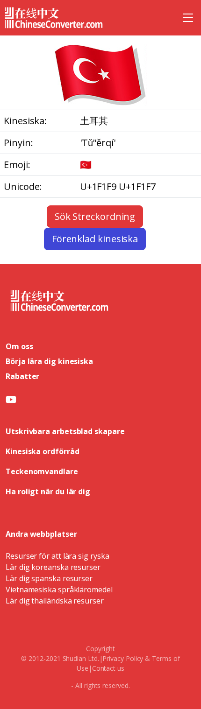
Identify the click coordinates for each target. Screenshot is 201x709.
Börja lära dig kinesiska (49, 361)
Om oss (19, 346)
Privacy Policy (122, 658)
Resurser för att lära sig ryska (57, 556)
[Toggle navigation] (188, 17)
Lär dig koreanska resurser (53, 567)
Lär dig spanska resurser (49, 578)
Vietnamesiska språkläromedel (59, 589)
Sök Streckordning (95, 216)
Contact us (108, 668)
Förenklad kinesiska (95, 238)
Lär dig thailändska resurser (55, 601)
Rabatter (22, 376)
